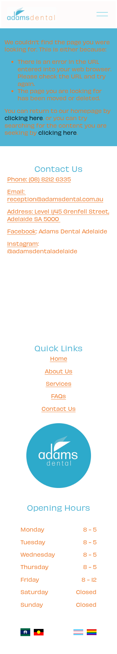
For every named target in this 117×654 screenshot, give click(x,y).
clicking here (24, 117)
